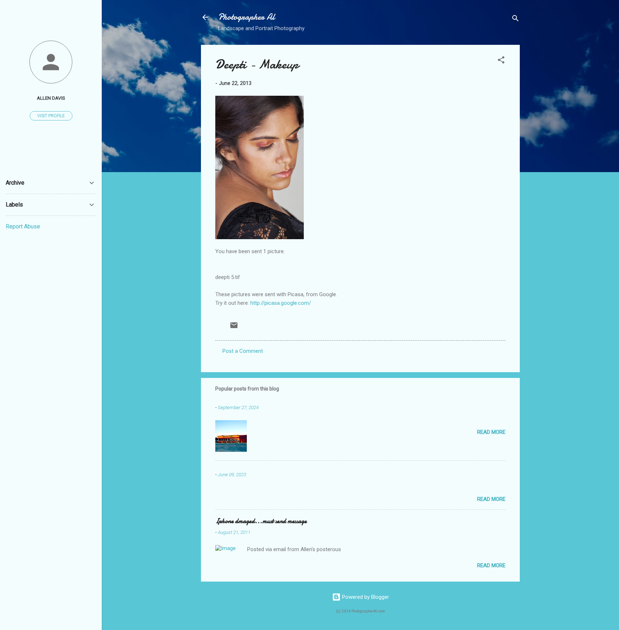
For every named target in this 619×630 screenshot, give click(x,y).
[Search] (515, 19)
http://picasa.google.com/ (280, 303)
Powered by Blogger (365, 597)
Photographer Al (246, 17)
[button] (501, 61)
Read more (491, 432)
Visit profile (51, 115)
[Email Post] (234, 328)
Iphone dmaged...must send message (261, 521)
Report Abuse (23, 226)
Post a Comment (242, 351)
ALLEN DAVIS (51, 98)
